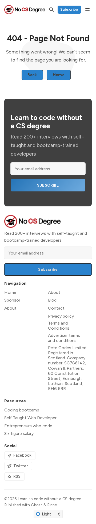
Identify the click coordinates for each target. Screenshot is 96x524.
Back (32, 74)
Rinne (52, 505)
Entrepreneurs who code (28, 425)
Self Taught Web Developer (30, 417)
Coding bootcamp (21, 410)
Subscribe (69, 9)
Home (59, 74)
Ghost (36, 505)
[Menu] (87, 9)
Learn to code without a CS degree (49, 498)
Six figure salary (19, 433)
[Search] (51, 9)
